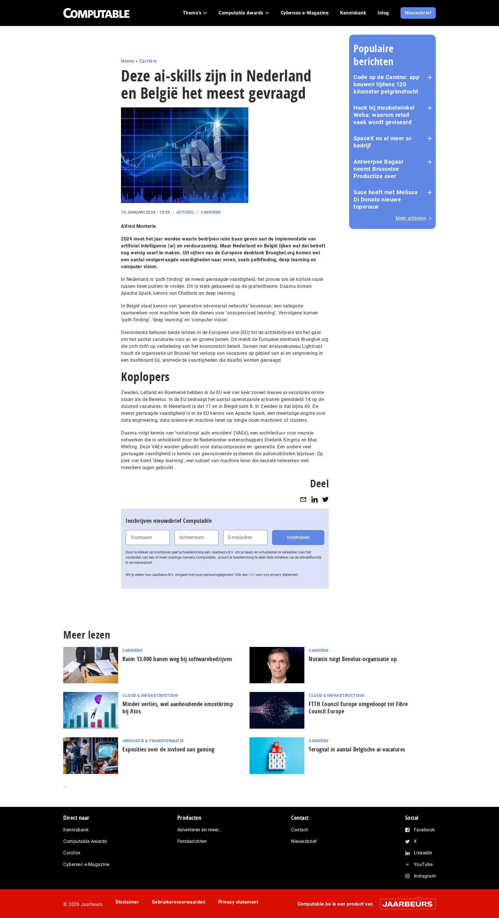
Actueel (185, 212)
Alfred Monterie (138, 226)
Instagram (425, 876)
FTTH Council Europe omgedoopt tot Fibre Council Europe (358, 707)
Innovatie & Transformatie (153, 740)
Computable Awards (85, 841)
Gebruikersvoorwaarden (179, 902)
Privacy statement (238, 902)
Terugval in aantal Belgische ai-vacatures (357, 749)
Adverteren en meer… (199, 830)
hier (252, 575)
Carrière (148, 61)
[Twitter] (325, 499)
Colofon (72, 853)
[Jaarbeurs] (405, 904)
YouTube (423, 864)
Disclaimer (127, 902)
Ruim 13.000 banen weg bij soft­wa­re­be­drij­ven (177, 659)
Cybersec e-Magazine (86, 864)
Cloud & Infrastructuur (150, 695)
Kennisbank (76, 830)
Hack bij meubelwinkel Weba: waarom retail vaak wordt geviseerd (384, 115)
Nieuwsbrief (304, 841)
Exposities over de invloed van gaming (168, 749)
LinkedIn (423, 853)
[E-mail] (303, 499)
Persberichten (192, 841)
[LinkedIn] (314, 499)
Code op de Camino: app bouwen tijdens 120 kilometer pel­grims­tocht (386, 84)
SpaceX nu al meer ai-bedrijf (383, 142)
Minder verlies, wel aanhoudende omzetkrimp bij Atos (177, 707)
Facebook (424, 830)
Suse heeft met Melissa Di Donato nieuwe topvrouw (385, 199)
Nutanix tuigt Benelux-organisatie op (353, 659)
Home (127, 61)
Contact (299, 830)
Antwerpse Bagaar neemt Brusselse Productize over (378, 169)
